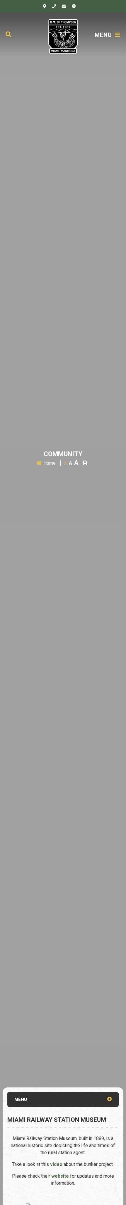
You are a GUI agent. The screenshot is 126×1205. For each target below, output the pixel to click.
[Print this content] (85, 463)
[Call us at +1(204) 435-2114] (54, 6)
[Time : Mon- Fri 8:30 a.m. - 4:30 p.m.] (74, 6)
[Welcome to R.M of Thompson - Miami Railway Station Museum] (63, 36)
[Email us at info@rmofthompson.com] (64, 6)
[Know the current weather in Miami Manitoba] (82, 7)
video (57, 1164)
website (60, 1176)
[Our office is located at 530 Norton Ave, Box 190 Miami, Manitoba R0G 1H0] (44, 6)
